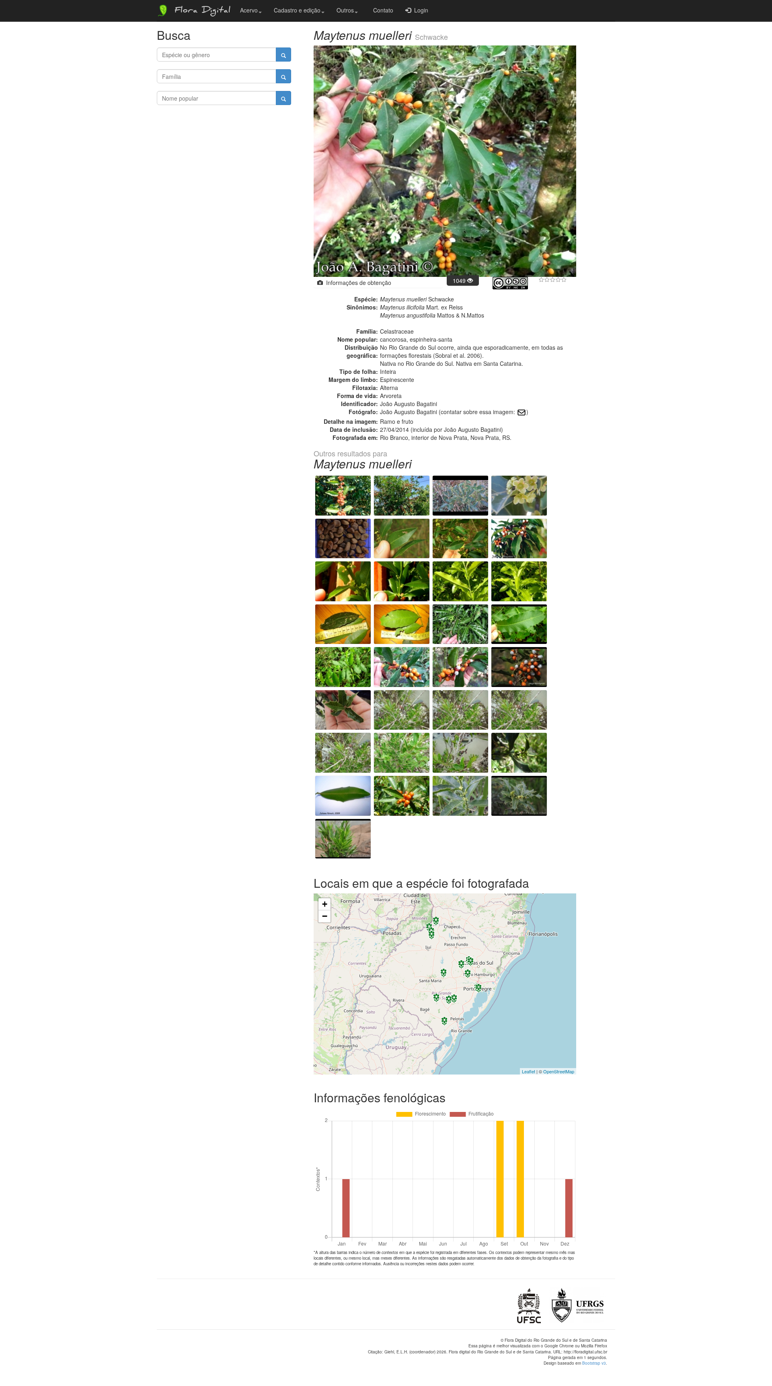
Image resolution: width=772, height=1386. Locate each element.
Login (419, 10)
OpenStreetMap (558, 1071)
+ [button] (324, 904)
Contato (381, 10)
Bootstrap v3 (594, 1363)
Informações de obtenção (357, 282)
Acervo (249, 10)
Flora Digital (200, 11)
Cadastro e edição (297, 10)
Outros (345, 10)
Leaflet (528, 1071)
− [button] (324, 916)
